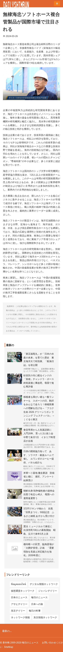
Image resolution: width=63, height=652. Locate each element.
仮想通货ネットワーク (22, 590)
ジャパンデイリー (47, 590)
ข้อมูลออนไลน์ (18, 584)
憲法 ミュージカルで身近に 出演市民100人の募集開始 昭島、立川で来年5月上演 (39, 530)
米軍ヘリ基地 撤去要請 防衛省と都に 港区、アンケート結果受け (39, 476)
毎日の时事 (35, 610)
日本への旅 (37, 604)
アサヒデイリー (19, 604)
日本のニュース (19, 597)
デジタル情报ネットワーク (44, 584)
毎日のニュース (39, 597)
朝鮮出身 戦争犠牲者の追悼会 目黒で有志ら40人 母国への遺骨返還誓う (40, 494)
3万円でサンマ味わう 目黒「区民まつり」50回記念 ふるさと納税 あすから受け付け (39, 512)
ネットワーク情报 (20, 617)
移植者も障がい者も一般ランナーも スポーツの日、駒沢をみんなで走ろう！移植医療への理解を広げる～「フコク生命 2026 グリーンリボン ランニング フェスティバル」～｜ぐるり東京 (39, 408)
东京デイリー (18, 610)
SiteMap (8, 646)
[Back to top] (59, 648)
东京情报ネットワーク (45, 617)
